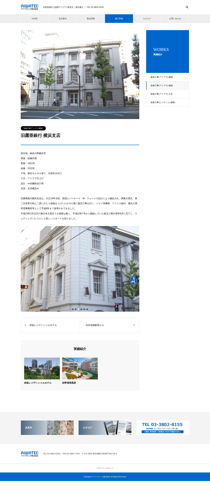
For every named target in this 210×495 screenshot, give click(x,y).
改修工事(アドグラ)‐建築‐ (162, 85)
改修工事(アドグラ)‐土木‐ (162, 94)
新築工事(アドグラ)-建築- (162, 77)
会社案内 (63, 18)
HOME (35, 18)
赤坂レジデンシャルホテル (38, 383)
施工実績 (119, 18)
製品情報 (91, 18)
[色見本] (47, 434)
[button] (73, 309)
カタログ (147, 18)
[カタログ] (105, 434)
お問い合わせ (175, 18)
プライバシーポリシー (105, 468)
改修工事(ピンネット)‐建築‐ (163, 102)
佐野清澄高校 (69, 383)
